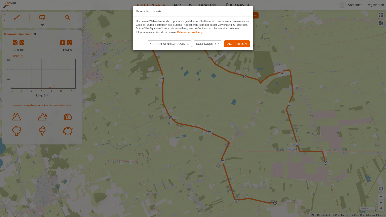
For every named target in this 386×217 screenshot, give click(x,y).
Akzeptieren (237, 43)
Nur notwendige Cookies (169, 43)
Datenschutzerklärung (189, 32)
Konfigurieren (208, 43)
